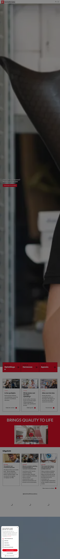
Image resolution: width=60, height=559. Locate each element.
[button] (10, 556)
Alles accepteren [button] (10, 550)
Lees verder (9, 536)
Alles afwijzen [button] (10, 553)
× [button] (17, 527)
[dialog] (30, 279)
